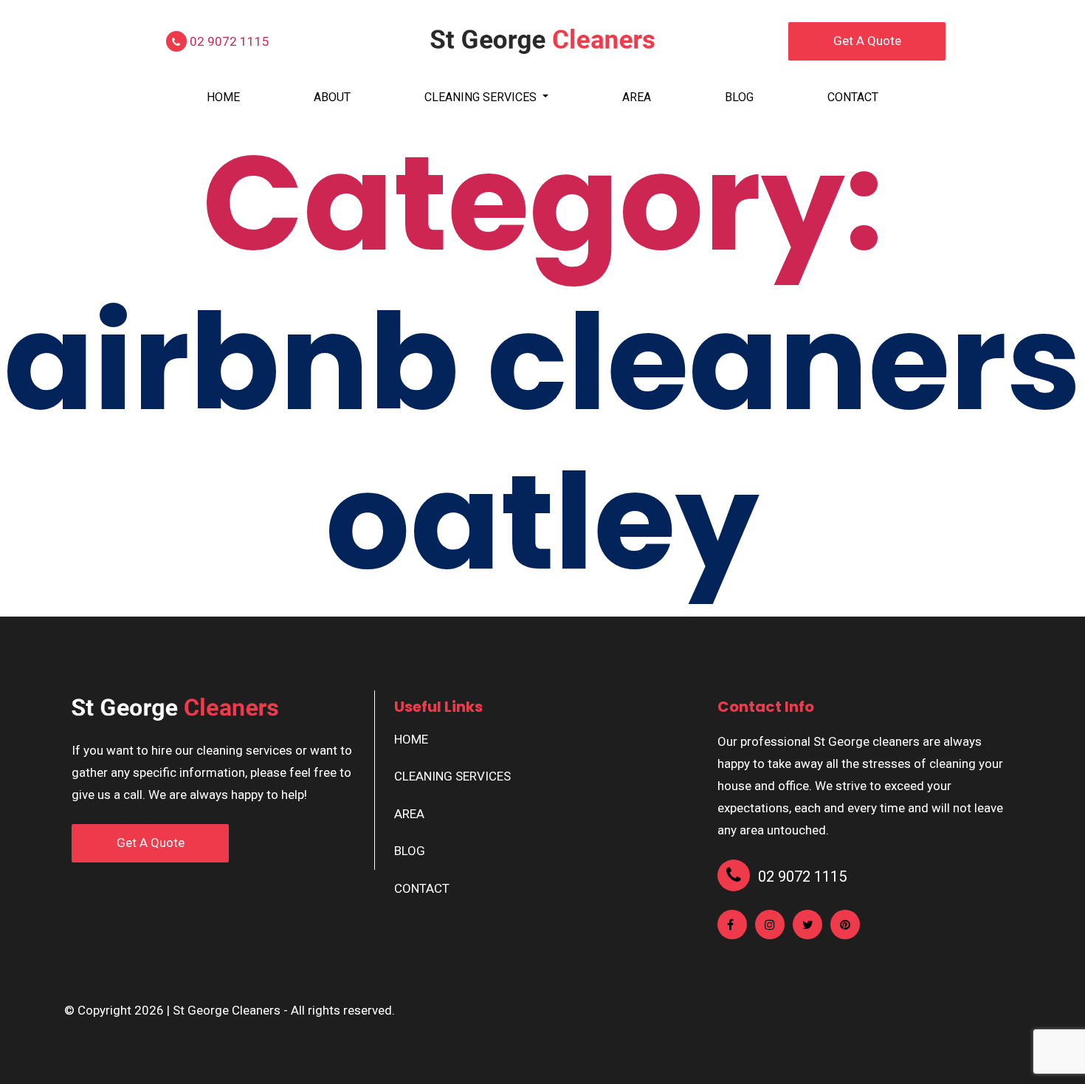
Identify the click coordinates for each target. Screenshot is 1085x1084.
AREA (636, 97)
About (332, 97)
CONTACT (852, 97)
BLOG (739, 97)
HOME (411, 739)
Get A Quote (867, 40)
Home (223, 97)
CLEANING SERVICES (482, 97)
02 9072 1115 (228, 41)
